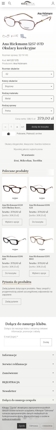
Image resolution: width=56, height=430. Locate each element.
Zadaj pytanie (11, 301)
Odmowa (33, 426)
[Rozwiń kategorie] (3, 3)
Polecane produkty (15, 171)
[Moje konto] (53, 3)
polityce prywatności (11, 419)
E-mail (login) (10, 336)
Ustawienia (47, 426)
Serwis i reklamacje (14, 364)
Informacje (9, 355)
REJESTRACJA (11, 382)
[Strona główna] (28, 3)
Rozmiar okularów (10, 68)
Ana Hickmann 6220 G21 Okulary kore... (12, 206)
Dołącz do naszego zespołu (19, 400)
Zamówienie (10, 373)
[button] (27, 21)
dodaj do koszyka (40, 127)
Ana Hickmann (20, 63)
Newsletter (9, 391)
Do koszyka (37, 222)
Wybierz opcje (12, 222)
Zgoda (22, 426)
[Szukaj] (10, 3)
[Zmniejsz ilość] (17, 127)
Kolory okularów (9, 81)
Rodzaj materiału (10, 93)
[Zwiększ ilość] (5, 127)
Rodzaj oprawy (9, 105)
